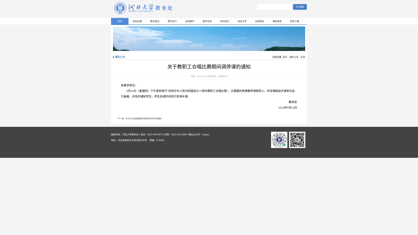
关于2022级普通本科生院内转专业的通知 (143, 119)
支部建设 (259, 21)
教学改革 (207, 21)
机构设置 (137, 21)
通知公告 (293, 57)
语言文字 (242, 21)
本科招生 (224, 21)
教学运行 (172, 21)
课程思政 (277, 21)
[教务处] (143, 14)
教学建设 (154, 21)
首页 (120, 21)
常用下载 (294, 21)
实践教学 (189, 21)
